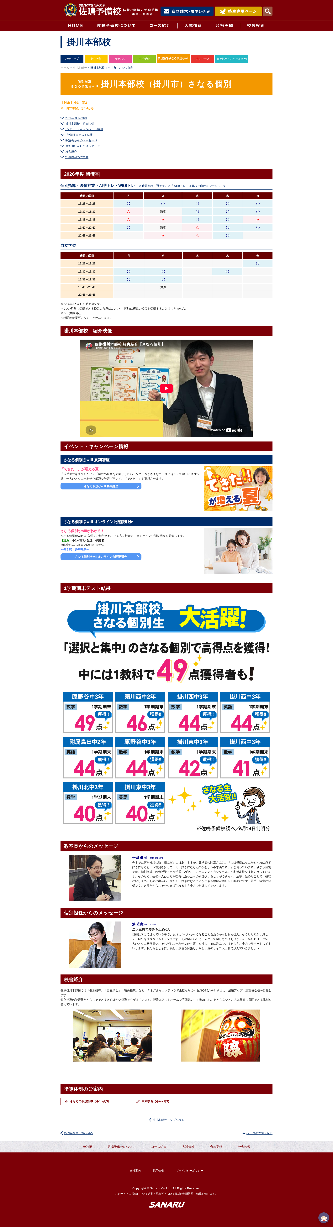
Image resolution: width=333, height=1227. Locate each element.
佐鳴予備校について (116, 25)
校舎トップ (72, 58)
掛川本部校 (79, 67)
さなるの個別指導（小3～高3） (90, 1101)
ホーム (65, 67)
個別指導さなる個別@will (173, 58)
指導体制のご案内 (76, 157)
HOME (75, 25)
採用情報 (158, 1170)
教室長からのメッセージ (81, 140)
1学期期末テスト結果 (79, 134)
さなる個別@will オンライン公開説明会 (101, 556)
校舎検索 (256, 25)
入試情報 (193, 25)
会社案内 (135, 1170)
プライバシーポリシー (189, 1170)
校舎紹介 (71, 151)
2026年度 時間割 (76, 118)
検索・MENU (267, 11)
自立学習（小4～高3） (156, 1101)
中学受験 (144, 58)
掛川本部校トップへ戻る (168, 1119)
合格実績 (224, 25)
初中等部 (96, 58)
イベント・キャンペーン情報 (84, 129)
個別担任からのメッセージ (82, 146)
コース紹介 (160, 25)
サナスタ (120, 58)
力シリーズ (202, 58)
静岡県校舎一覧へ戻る (78, 1133)
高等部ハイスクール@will (232, 58)
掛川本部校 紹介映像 (79, 123)
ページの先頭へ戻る (259, 1133)
